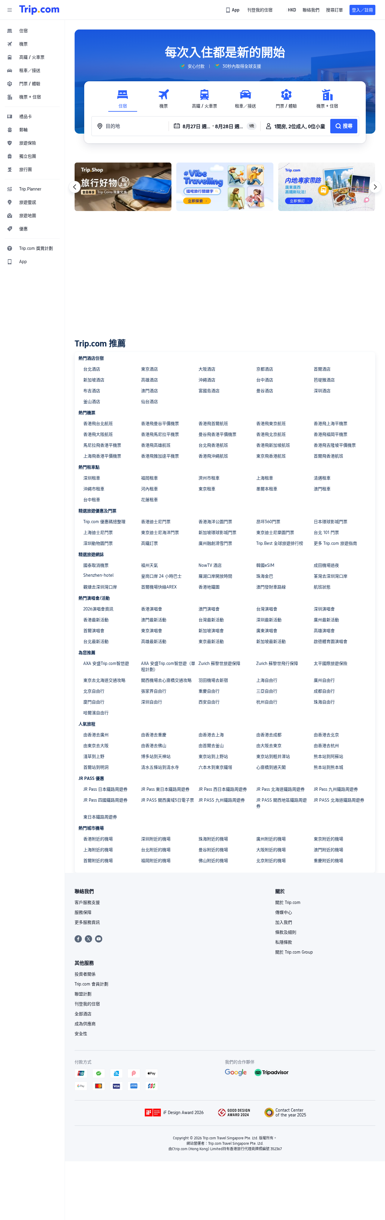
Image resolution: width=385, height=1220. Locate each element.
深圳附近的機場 (156, 839)
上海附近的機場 (98, 849)
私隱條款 (283, 942)
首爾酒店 (322, 369)
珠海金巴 (264, 576)
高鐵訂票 (149, 543)
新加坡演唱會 (211, 630)
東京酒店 (149, 369)
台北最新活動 (96, 641)
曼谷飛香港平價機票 (217, 434)
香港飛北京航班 (271, 434)
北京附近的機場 (271, 860)
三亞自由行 (266, 691)
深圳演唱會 (324, 609)
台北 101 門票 (326, 532)
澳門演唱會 (209, 609)
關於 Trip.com (287, 902)
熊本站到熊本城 (328, 767)
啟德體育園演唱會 (330, 641)
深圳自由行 (151, 702)
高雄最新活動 (153, 641)
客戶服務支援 (87, 902)
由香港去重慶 (153, 734)
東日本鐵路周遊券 (100, 817)
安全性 (81, 1033)
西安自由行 (209, 702)
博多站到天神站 (156, 756)
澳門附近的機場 (328, 849)
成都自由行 (324, 691)
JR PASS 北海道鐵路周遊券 (339, 800)
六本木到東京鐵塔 (215, 767)
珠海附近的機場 (213, 839)
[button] (9, 10)
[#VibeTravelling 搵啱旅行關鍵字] (224, 187)
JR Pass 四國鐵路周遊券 (105, 800)
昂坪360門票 (268, 521)
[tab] (122, 98)
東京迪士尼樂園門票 (275, 532)
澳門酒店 (149, 390)
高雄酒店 (149, 379)
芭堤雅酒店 (324, 379)
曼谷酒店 (264, 390)
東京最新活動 (211, 641)
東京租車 (207, 488)
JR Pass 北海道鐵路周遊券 (280, 789)
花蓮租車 (149, 499)
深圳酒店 (322, 390)
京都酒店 (264, 369)
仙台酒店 (149, 401)
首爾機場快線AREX (159, 587)
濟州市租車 (209, 478)
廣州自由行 (324, 680)
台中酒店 (264, 379)
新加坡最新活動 (271, 641)
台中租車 (91, 499)
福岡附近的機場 (156, 860)
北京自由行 (93, 691)
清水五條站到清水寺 (160, 767)
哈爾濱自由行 (96, 712)
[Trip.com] (39, 10)
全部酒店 (83, 1013)
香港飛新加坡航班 (273, 445)
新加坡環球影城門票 (217, 532)
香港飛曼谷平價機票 (160, 423)
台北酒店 (91, 369)
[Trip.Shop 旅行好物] (123, 187)
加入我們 (283, 922)
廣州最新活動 (326, 619)
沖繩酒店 (207, 379)
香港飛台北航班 (98, 423)
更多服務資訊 (87, 922)
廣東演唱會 (266, 630)
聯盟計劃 (83, 994)
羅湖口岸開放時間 (215, 576)
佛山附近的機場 (213, 860)
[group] (192, 66)
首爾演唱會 (93, 630)
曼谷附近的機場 (213, 849)
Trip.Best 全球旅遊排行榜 (279, 543)
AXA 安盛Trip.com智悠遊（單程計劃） (168, 666)
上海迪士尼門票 (98, 532)
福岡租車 (149, 478)
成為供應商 (85, 1023)
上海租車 (264, 478)
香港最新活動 (96, 619)
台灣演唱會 (266, 609)
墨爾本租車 (266, 488)
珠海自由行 (324, 702)
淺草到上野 (93, 756)
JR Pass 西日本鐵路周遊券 (223, 789)
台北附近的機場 (156, 849)
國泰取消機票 (96, 565)
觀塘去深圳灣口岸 (100, 587)
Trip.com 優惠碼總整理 (104, 521)
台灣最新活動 (211, 619)
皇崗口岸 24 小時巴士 (161, 576)
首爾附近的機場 (98, 860)
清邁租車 (322, 478)
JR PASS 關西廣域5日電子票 (167, 800)
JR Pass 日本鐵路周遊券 (105, 789)
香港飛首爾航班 (213, 423)
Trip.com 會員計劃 (91, 984)
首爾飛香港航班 (328, 456)
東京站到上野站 (213, 756)
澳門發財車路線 (271, 587)
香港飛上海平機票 (330, 423)
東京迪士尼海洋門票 (160, 532)
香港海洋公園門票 (215, 521)
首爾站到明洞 (96, 767)
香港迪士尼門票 (156, 521)
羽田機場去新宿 (213, 680)
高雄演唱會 (324, 630)
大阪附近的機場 (271, 849)
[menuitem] (32, 31)
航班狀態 (322, 587)
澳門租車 (322, 488)
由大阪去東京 (269, 745)
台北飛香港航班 (213, 445)
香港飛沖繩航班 (213, 456)
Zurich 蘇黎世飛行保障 (277, 663)
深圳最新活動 (269, 619)
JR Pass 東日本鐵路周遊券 (165, 789)
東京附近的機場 (328, 839)
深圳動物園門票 (98, 543)
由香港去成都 (269, 734)
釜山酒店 (91, 401)
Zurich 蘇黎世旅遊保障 (219, 663)
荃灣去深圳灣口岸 (330, 576)
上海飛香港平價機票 (102, 456)
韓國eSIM (265, 565)
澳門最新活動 (153, 619)
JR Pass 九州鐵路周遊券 (336, 789)
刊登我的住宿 (87, 1003)
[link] (233, 10)
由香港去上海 (211, 734)
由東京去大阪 (96, 745)
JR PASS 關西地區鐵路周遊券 (281, 803)
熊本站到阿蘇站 (328, 756)
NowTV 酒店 (210, 565)
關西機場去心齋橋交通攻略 (166, 680)
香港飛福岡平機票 (330, 434)
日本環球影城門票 (330, 521)
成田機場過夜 (326, 565)
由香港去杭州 (326, 745)
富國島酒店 (209, 390)
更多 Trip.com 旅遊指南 (335, 543)
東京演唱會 (151, 630)
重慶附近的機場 (328, 860)
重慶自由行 (209, 691)
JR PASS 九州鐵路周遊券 (222, 800)
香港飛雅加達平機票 (160, 456)
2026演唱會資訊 (98, 609)
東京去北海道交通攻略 (104, 680)
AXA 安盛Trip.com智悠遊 (106, 663)
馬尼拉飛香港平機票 (102, 445)
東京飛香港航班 (271, 456)
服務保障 (83, 912)
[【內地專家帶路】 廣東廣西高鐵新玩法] (326, 187)
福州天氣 (149, 565)
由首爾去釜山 (211, 745)
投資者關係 (85, 974)
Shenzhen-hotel (98, 575)
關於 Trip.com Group (294, 952)
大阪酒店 (207, 369)
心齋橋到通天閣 (271, 767)
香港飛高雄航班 (156, 445)
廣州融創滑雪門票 (215, 543)
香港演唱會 (151, 609)
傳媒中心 (283, 912)
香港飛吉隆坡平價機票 (335, 445)
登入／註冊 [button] (362, 10)
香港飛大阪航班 (98, 434)
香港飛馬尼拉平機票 (160, 434)
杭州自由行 (266, 702)
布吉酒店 (91, 390)
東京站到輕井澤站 (273, 756)
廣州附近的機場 (271, 839)
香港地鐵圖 (209, 587)
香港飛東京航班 (271, 423)
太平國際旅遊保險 (330, 663)
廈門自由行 (93, 702)
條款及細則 (285, 932)
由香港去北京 (326, 734)
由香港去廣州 (96, 734)
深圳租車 (91, 478)
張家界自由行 (153, 691)
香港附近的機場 (98, 839)
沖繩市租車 (93, 488)
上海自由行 (266, 680)
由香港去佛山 (153, 745)
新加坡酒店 (93, 379)
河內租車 (149, 488)
